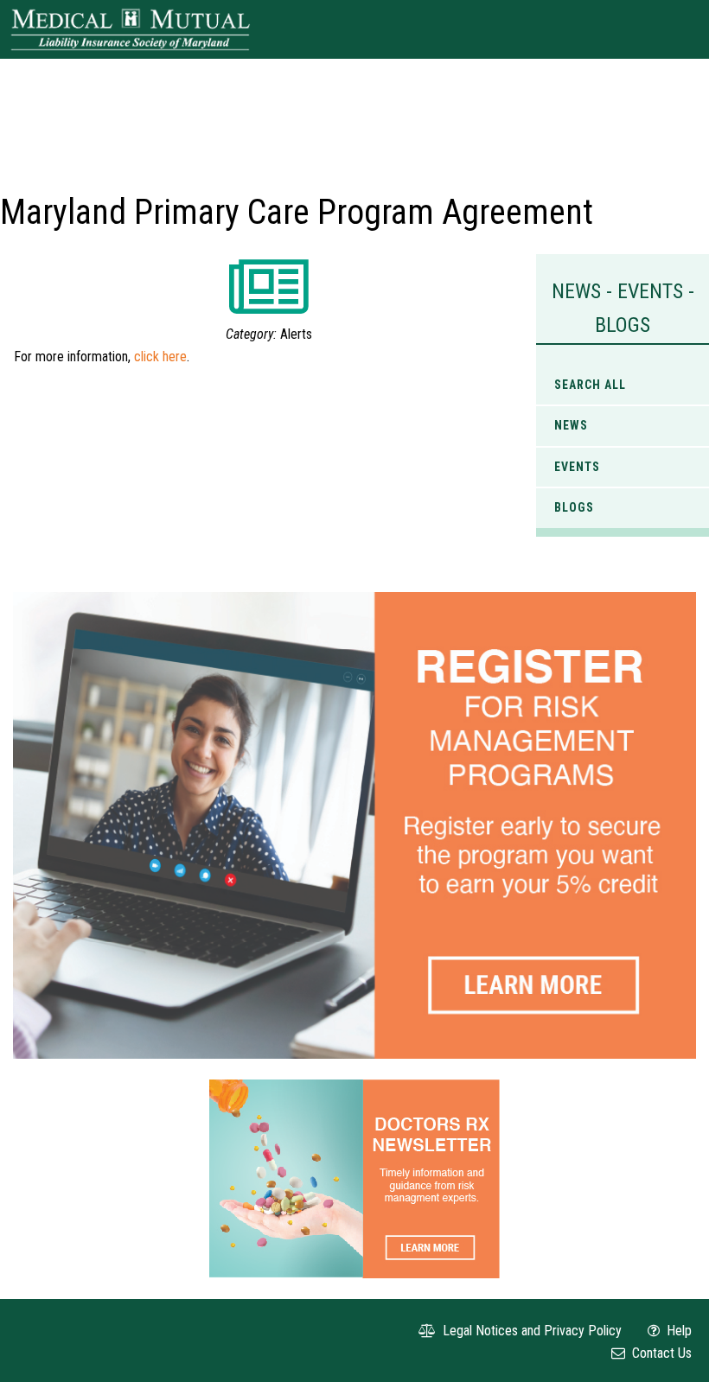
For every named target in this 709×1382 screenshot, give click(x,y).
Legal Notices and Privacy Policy (530, 1330)
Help (677, 1330)
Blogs (574, 507)
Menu (675, 29)
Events (577, 467)
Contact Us (660, 1353)
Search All (590, 385)
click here (160, 356)
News (571, 425)
